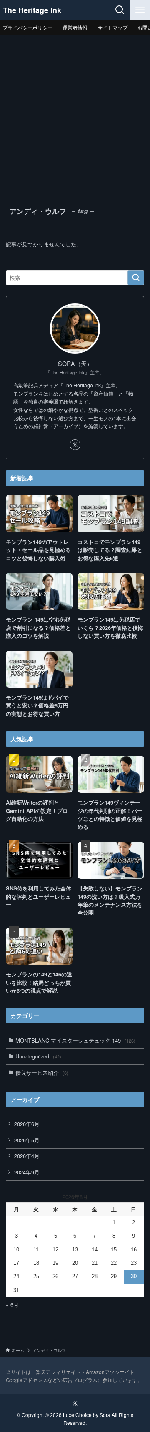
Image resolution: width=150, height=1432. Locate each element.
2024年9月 (27, 1172)
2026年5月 (27, 1140)
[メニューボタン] (140, 10)
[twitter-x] (75, 444)
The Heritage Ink (32, 10)
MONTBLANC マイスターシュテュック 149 (75, 1040)
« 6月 (12, 1305)
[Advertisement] (75, 115)
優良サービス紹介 (41, 1072)
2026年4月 (27, 1156)
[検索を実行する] (136, 277)
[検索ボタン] (120, 10)
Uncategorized (38, 1056)
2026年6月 (27, 1124)
